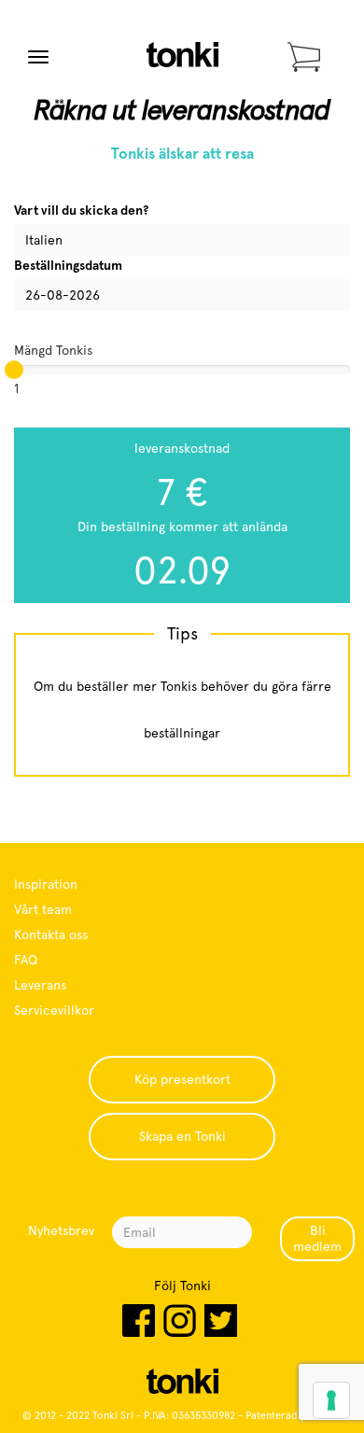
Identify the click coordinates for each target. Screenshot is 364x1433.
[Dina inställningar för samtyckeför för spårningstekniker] (331, 1400)
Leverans (40, 984)
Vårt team (43, 909)
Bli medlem (317, 1238)
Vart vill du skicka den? (81, 210)
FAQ (25, 959)
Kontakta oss (51, 934)
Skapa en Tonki (182, 1136)
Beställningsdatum (68, 265)
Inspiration (45, 884)
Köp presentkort (182, 1079)
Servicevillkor (54, 1010)
